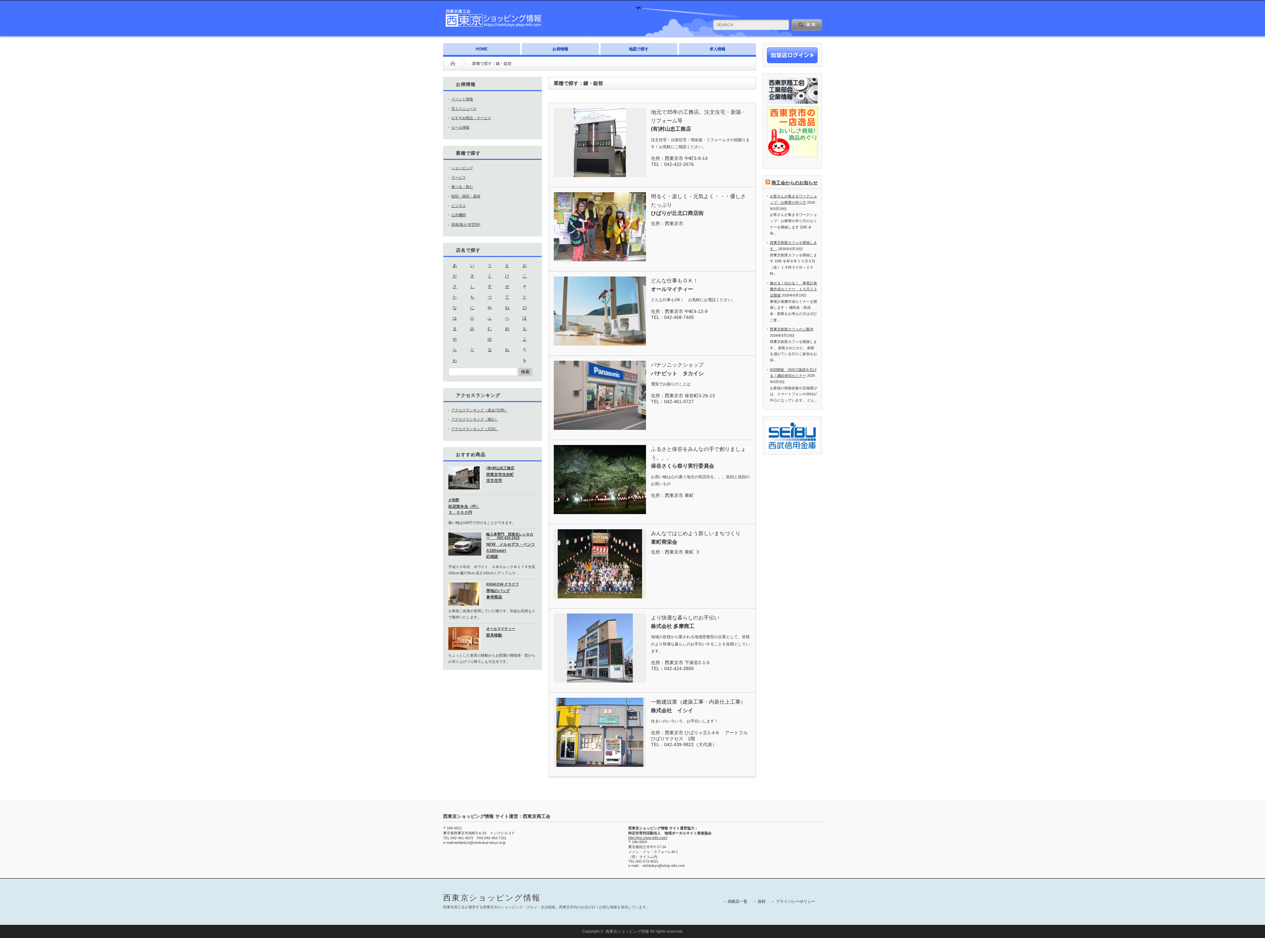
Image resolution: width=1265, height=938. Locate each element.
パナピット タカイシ (677, 373)
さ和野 (453, 500)
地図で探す (639, 49)
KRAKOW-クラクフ (502, 584)
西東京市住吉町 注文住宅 (500, 477)
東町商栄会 (664, 542)
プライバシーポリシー (795, 901)
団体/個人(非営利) (465, 224)
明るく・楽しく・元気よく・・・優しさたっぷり (698, 201)
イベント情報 (462, 99)
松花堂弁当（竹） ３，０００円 (464, 509)
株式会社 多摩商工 (672, 626)
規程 (762, 901)
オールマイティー (672, 289)
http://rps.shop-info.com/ (647, 838)
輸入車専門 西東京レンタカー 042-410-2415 (509, 536)
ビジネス (458, 206)
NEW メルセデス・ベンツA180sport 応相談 (510, 550)
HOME (482, 49)
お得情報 (560, 49)
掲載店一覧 (737, 901)
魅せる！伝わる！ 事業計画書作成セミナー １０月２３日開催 (793, 289)
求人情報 (717, 49)
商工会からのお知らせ (795, 182)
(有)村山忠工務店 (671, 129)
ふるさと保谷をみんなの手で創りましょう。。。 (698, 453)
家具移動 (494, 635)
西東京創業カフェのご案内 (791, 329)
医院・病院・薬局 (465, 196)
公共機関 (458, 215)
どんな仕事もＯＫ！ (674, 280)
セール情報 (460, 127)
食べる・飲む (462, 187)
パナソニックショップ (677, 365)
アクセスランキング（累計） (474, 419)
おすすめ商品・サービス (471, 118)
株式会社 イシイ (672, 710)
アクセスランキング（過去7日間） (479, 410)
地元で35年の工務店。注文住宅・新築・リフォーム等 (698, 116)
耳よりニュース (464, 109)
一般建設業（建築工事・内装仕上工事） (698, 702)
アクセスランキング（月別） (474, 429)
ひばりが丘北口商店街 (677, 213)
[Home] (453, 63)
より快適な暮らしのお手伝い (685, 617)
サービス (458, 177)
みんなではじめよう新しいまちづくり (696, 533)
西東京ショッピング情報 (492, 897)
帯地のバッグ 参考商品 (498, 593)
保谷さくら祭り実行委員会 (682, 466)
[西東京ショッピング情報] (494, 26)
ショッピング (462, 168)
